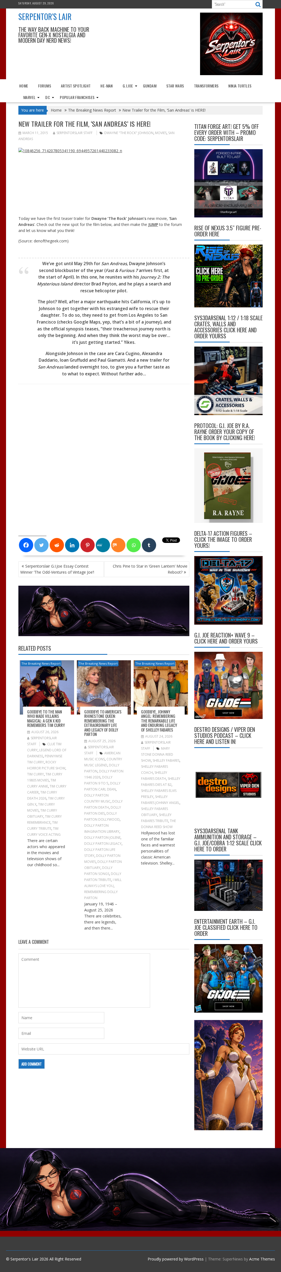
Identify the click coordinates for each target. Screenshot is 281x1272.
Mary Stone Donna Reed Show (157, 754)
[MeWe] (103, 545)
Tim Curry (35, 774)
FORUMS (44, 86)
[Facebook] (26, 545)
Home (23, 86)
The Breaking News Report (41, 663)
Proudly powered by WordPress (176, 1259)
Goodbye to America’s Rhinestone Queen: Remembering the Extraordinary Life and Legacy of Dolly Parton (103, 723)
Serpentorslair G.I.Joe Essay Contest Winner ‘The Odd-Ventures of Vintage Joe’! (57, 569)
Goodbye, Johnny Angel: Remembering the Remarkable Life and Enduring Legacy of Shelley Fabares (159, 721)
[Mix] (118, 545)
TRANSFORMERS (206, 86)
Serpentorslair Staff (74, 133)
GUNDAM (149, 86)
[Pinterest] (87, 545)
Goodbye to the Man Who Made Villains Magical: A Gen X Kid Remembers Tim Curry (46, 718)
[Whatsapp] (134, 545)
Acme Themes (262, 1259)
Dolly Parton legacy (103, 843)
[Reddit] (57, 545)
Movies (161, 133)
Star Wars (175, 86)
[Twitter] (41, 545)
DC (47, 97)
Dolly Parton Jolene (102, 837)
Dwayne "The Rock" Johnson (128, 133)
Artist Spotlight (76, 86)
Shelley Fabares (166, 760)
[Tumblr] (149, 545)
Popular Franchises (77, 97)
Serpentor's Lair (45, 16)
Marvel (29, 97)
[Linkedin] (72, 545)
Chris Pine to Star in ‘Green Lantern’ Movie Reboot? (150, 569)
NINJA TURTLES (239, 86)
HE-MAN (106, 86)
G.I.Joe (128, 86)
